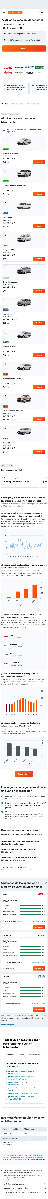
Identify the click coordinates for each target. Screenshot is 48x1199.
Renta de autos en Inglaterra (34, 1157)
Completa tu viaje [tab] (35, 1054)
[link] (24, 774)
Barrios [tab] (21, 1054)
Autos (21, 1155)
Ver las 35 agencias (8, 1025)
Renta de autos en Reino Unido (12, 1157)
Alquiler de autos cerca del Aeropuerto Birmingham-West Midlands (20, 1078)
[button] (4, 12)
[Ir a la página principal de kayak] (15, 12)
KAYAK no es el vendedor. (13, 1184)
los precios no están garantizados (13, 1177)
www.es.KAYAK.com (10, 1155)
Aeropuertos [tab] (10, 1054)
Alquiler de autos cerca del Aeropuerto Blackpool (23, 1093)
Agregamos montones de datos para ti (18, 1188)
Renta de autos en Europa (33, 1155)
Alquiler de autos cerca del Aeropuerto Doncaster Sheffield (20, 1098)
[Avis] (41, 894)
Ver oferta (39, 162)
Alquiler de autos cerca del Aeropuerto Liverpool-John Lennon (20, 1083)
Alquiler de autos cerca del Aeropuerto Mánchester (20, 1072)
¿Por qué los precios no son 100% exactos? (21, 1192)
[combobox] (14, 24)
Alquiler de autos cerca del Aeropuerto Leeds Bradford (22, 1089)
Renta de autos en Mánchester (12, 1160)
